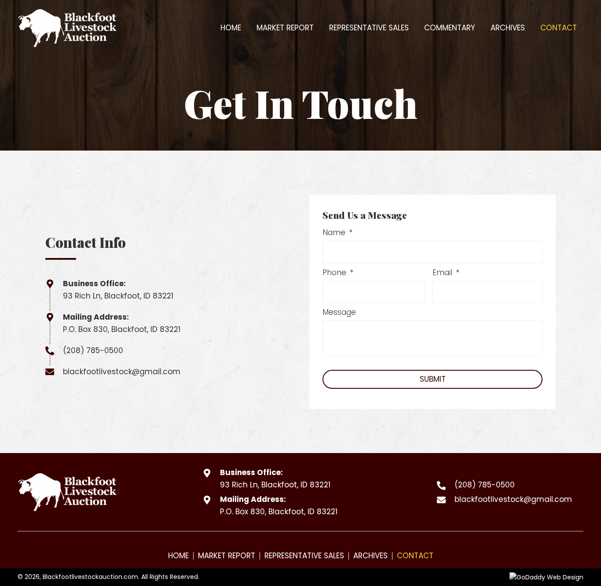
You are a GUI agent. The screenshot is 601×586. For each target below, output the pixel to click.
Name (337, 232)
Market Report (226, 556)
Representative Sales (304, 556)
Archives (370, 556)
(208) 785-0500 (93, 350)
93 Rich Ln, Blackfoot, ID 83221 (118, 296)
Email (445, 272)
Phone (337, 272)
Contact (415, 556)
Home (178, 556)
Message (339, 312)
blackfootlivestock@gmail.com (121, 371)
